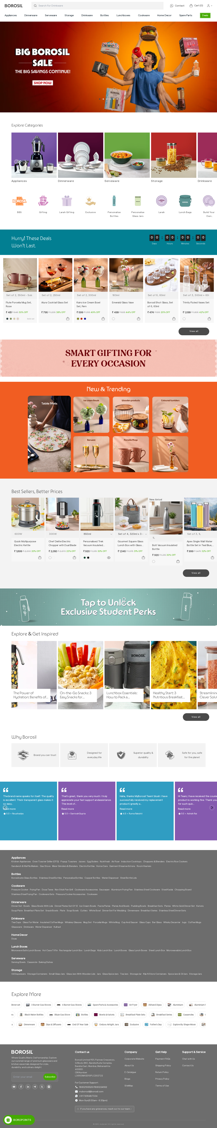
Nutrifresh (105, 862)
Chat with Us (188, 1059)
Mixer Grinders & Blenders (65, 866)
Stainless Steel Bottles (50, 878)
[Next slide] (211, 161)
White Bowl (95, 911)
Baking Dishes (46, 962)
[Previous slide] (16, 161)
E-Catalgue (130, 1072)
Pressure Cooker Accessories (70, 894)
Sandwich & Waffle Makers (24, 866)
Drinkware (87, 15)
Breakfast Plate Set (34, 911)
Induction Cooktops (131, 862)
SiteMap (129, 1086)
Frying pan (35, 890)
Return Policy (162, 1072)
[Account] (210, 6)
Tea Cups (16, 922)
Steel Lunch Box (157, 950)
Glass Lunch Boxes (138, 950)
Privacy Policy (162, 1079)
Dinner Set (16, 906)
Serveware (51, 15)
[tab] (100, 99)
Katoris (200, 906)
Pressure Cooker (19, 890)
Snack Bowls (51, 911)
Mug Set (87, 922)
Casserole (32, 962)
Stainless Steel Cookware (147, 890)
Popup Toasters (69, 862)
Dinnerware (30, 15)
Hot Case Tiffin (50, 950)
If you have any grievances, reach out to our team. (105, 1109)
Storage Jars (195, 974)
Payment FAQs (162, 1059)
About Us (129, 1066)
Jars (99, 974)
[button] (11, 15)
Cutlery (84, 911)
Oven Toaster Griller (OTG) (45, 862)
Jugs (184, 922)
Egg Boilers (92, 862)
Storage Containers (37, 974)
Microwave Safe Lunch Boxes (26, 950)
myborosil (104, 1124)
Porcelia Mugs (100, 922)
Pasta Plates (104, 906)
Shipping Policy (163, 1066)
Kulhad (57, 927)
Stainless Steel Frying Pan (24, 894)
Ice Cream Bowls (87, 906)
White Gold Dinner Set (183, 906)
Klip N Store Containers (154, 974)
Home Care (102, 866)
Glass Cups (145, 922)
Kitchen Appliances (21, 862)
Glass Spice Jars (110, 974)
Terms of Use (162, 1086)
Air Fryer (116, 862)
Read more (9, 809)
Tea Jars (124, 974)
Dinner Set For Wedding (114, 911)
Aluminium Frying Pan (122, 890)
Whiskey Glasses (73, 922)
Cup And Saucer (129, 922)
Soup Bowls (73, 911)
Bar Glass (157, 922)
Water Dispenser (110, 878)
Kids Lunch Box (105, 950)
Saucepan (104, 890)
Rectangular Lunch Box (70, 950)
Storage (69, 15)
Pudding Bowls (138, 906)
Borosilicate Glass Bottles (24, 878)
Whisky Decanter (171, 922)
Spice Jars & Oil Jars (178, 974)
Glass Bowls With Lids (42, 906)
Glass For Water (31, 922)
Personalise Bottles (73, 878)
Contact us (82, 1052)
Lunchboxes (123, 15)
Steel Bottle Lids (128, 878)
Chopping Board (183, 890)
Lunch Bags (90, 950)
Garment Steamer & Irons (122, 866)
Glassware (16, 927)
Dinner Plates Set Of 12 (66, 906)
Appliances (11, 15)
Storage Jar (136, 974)
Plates (167, 906)
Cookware (144, 15)
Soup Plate (17, 911)
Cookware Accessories (86, 890)
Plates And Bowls (120, 906)
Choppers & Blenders (154, 862)
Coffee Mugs (194, 922)
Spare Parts (185, 15)
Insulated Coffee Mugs (51, 922)
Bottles (104, 15)
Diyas (14, 939)
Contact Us (188, 1066)
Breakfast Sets (155, 906)
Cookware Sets (46, 894)
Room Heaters (144, 866)
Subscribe (50, 1077)
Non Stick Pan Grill (64, 890)
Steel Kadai (167, 890)
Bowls (27, 906)
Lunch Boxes (120, 950)
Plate (62, 911)
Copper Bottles (92, 878)
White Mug (114, 922)
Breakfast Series (149, 911)
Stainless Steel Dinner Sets (172, 911)
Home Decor (164, 15)
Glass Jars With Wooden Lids (80, 974)
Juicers (82, 862)
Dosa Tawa (47, 890)
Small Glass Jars (57, 974)
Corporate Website (134, 1059)
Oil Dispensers (18, 974)
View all (194, 331)
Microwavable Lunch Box (178, 950)
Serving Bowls (18, 962)
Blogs (127, 1079)
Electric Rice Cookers (176, 862)
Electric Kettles (87, 866)
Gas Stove (45, 866)
